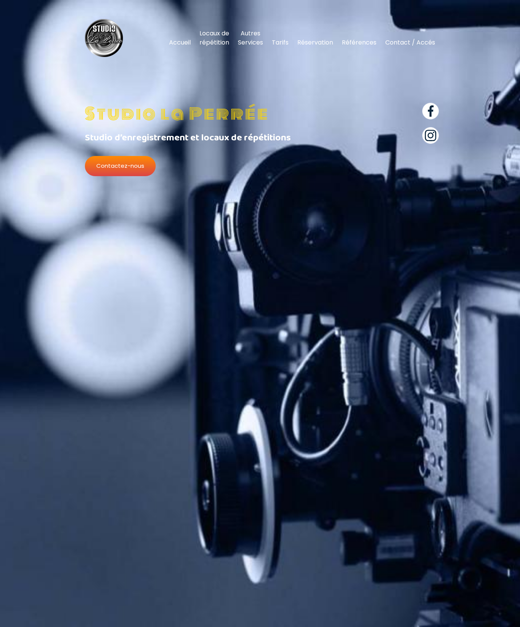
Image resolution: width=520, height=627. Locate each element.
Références (359, 42)
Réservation (315, 42)
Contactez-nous (120, 166)
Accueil (180, 42)
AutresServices (250, 38)
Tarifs (280, 42)
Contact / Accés (410, 42)
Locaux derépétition (214, 38)
